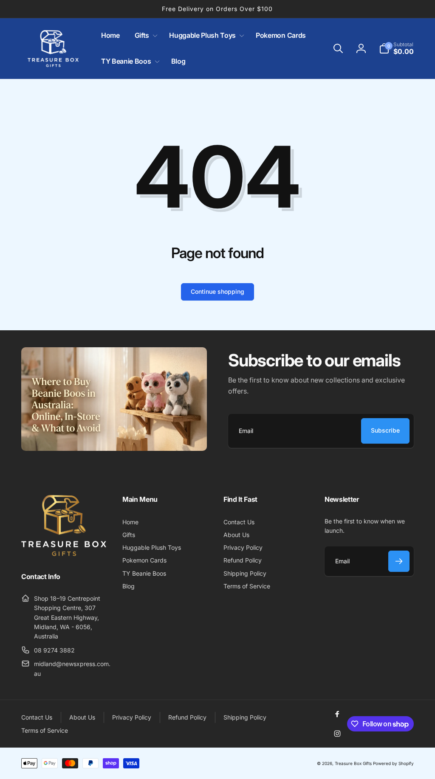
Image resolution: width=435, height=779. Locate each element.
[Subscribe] (399, 561)
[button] (144, 35)
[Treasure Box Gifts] (63, 553)
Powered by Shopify (393, 763)
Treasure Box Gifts (353, 763)
